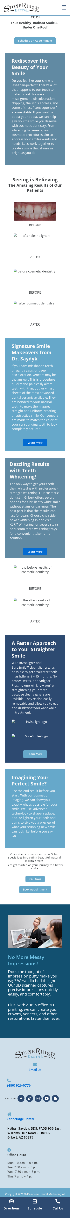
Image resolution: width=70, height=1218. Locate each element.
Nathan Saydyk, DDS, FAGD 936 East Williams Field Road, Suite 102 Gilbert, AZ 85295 (33, 1133)
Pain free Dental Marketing (44, 1194)
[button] (64, 7)
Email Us (35, 1070)
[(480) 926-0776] (9, 1080)
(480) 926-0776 (19, 1085)
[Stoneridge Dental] (9, 1114)
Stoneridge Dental (20, 1119)
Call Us (57, 1208)
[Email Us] (35, 1064)
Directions (12, 1208)
